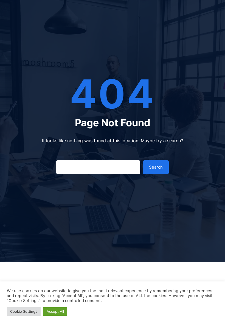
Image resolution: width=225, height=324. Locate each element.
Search (156, 167)
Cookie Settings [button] (23, 311)
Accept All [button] (55, 311)
